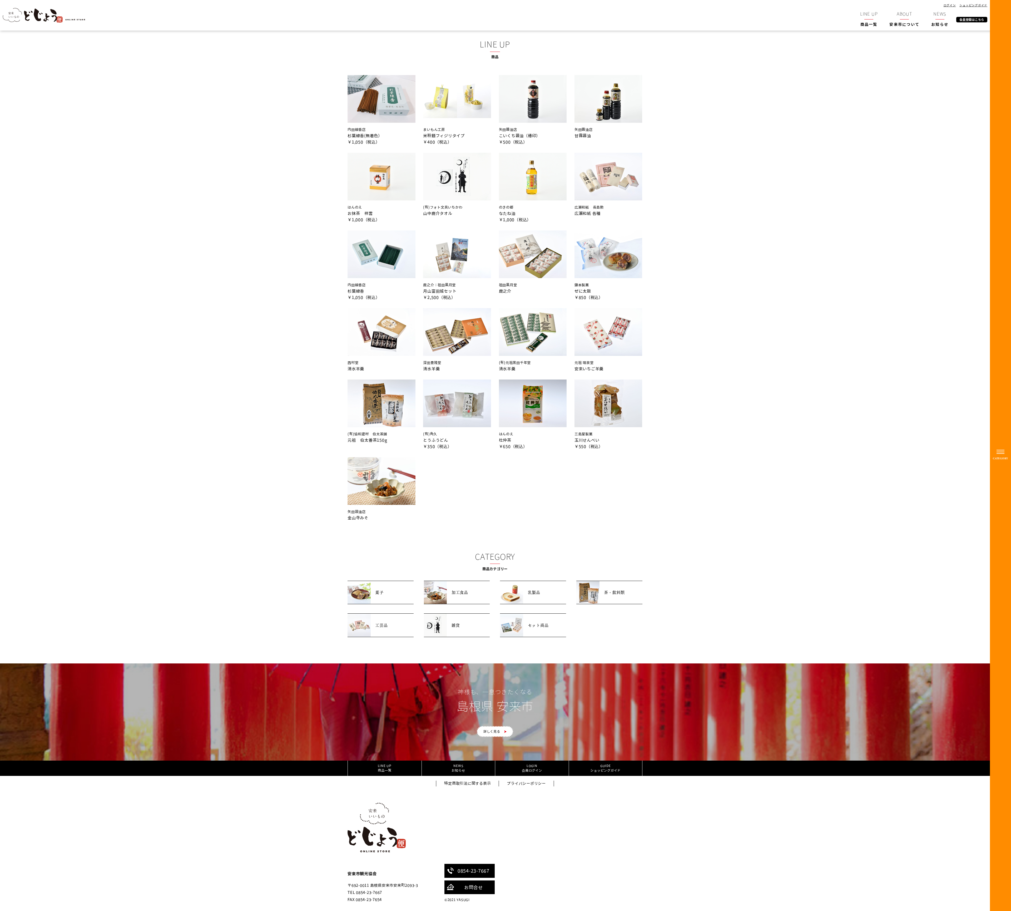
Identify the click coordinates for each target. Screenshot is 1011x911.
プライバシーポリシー (526, 783)
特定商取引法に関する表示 (467, 783)
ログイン (950, 5)
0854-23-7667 (473, 870)
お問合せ (473, 887)
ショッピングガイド (973, 5)
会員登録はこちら (971, 19)
